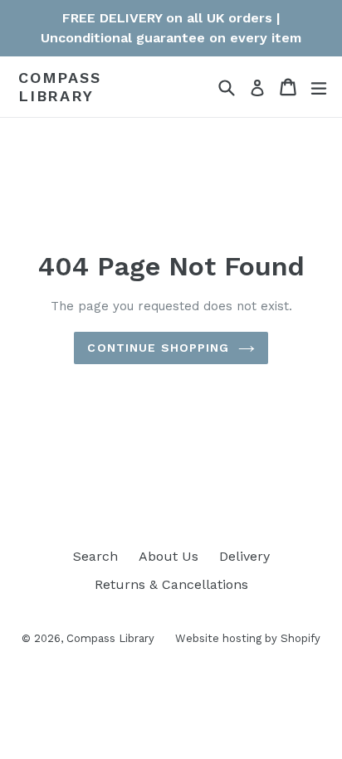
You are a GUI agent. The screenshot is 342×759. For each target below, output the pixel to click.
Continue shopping (158, 347)
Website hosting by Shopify (247, 638)
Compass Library (59, 87)
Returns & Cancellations (171, 584)
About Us (168, 556)
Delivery (244, 556)
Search (95, 556)
